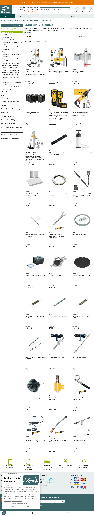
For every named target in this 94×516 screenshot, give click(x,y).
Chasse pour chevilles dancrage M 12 (58, 317)
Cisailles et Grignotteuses (9, 79)
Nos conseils (61, 513)
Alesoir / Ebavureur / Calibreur (10, 67)
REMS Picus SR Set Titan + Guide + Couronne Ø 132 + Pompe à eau (58, 72)
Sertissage (4, 112)
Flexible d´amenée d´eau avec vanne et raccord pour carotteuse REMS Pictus (58, 440)
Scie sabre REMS (7, 37)
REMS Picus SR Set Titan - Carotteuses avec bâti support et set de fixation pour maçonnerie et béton (35, 73)
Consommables (6, 131)
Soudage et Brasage (8, 123)
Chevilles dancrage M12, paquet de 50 (34, 317)
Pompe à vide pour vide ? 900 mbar (35, 275)
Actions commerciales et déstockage (9, 97)
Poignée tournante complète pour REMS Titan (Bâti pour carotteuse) (82, 440)
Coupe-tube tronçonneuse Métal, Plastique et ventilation (11, 83)
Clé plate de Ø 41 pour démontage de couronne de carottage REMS (57, 236)
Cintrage (4, 105)
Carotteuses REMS (7, 32)
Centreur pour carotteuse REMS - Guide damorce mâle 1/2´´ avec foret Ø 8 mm (82, 195)
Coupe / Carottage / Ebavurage (11, 29)
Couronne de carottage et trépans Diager (12, 43)
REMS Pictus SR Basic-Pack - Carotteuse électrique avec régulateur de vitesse (80, 113)
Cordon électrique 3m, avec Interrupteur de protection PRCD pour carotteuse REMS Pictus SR (35, 440)
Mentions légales (42, 513)
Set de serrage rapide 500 (79, 357)
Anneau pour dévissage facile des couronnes (58, 194)
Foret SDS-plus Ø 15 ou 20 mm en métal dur (35, 357)
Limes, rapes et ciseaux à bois (10, 77)
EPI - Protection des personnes (11, 127)
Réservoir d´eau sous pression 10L (82, 153)
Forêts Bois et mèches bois (10, 92)
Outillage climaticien (8, 116)
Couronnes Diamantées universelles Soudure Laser (80, 72)
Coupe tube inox (7, 49)
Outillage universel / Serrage (10, 101)
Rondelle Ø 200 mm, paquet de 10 (82, 275)
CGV (35, 513)
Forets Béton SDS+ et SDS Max (11, 86)
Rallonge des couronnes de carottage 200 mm (56, 153)
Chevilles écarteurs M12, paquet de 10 (81, 317)
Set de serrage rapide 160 (56, 357)
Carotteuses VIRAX (8, 40)
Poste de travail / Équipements (11, 120)
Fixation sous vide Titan (79, 234)
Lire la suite (27, 32)
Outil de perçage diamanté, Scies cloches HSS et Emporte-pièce (11, 71)
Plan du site (69, 513)
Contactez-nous (52, 513)
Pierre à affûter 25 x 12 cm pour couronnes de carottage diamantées (34, 195)
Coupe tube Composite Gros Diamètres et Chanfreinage (10, 64)
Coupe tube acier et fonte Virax (11, 46)
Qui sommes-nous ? (26, 513)
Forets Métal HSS (7, 89)
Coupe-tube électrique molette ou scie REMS (12, 59)
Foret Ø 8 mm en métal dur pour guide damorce (34, 235)
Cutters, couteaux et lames (10, 74)
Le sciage (4, 34)
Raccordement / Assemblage (10, 109)
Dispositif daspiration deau (56, 275)
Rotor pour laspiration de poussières (56, 398)
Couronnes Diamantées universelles (32, 112)
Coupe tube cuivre (7, 52)
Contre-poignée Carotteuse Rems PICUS (80, 398)
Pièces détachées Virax (9, 134)
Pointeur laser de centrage (33, 398)
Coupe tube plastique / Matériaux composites (11, 55)
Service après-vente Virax (10, 138)
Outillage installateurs (12, 25)
